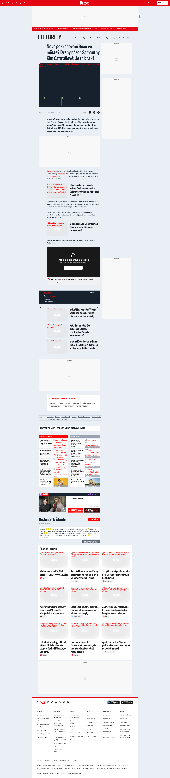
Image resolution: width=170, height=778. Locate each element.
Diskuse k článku (53, 519)
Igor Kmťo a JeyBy (75, 498)
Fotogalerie (48, 292)
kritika (57, 417)
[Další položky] (135, 28)
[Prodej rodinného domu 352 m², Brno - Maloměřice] (92, 482)
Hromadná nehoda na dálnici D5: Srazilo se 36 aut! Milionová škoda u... (46, 453)
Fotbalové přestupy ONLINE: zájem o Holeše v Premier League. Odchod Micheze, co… (77, 453)
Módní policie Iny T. (89, 403)
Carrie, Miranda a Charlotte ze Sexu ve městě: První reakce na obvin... (46, 443)
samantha (50, 417)
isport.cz (88, 456)
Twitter (74, 417)
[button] (113, 702)
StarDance (91, 38)
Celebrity (52, 403)
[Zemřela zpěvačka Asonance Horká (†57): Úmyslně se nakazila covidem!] (61, 473)
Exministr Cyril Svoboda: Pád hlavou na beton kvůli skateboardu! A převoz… (77, 443)
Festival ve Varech (64, 403)
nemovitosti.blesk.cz (91, 486)
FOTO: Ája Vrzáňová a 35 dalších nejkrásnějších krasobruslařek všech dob (77, 463)
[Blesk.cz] (84, 3)
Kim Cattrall (65, 417)
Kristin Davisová (84, 417)
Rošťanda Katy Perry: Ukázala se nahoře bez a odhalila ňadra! (45, 462)
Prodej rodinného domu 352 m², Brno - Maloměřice (77, 481)
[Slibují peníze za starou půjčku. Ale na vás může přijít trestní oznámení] (61, 482)
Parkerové (61, 174)
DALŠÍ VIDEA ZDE (92, 494)
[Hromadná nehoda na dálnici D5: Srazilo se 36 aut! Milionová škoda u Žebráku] (61, 453)
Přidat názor (94, 519)
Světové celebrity (102, 38)
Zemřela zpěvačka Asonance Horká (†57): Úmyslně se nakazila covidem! (45, 472)
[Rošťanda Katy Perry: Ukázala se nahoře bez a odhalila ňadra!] (61, 463)
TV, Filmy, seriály (81, 406)
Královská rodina (55, 406)
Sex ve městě (96, 417)
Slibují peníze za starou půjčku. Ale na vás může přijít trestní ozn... (45, 482)
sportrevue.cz (90, 466)
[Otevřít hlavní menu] (3, 3)
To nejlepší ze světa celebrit (62, 398)
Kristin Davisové (54, 176)
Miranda (64, 419)
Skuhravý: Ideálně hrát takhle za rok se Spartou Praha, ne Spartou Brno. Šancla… (77, 473)
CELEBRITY (49, 37)
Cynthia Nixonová (54, 419)
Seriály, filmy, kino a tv (117, 38)
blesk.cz (88, 447)
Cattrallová (51, 171)
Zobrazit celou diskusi (91, 542)
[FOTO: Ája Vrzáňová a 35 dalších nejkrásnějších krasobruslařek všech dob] (92, 463)
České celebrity (80, 38)
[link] (48, 702)
